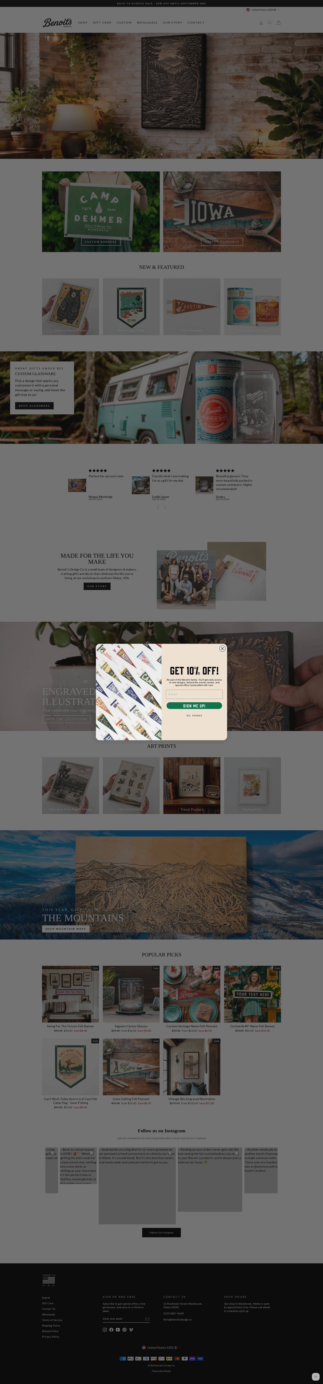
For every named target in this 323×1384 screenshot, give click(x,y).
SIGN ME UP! (194, 705)
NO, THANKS (194, 716)
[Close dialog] (222, 648)
